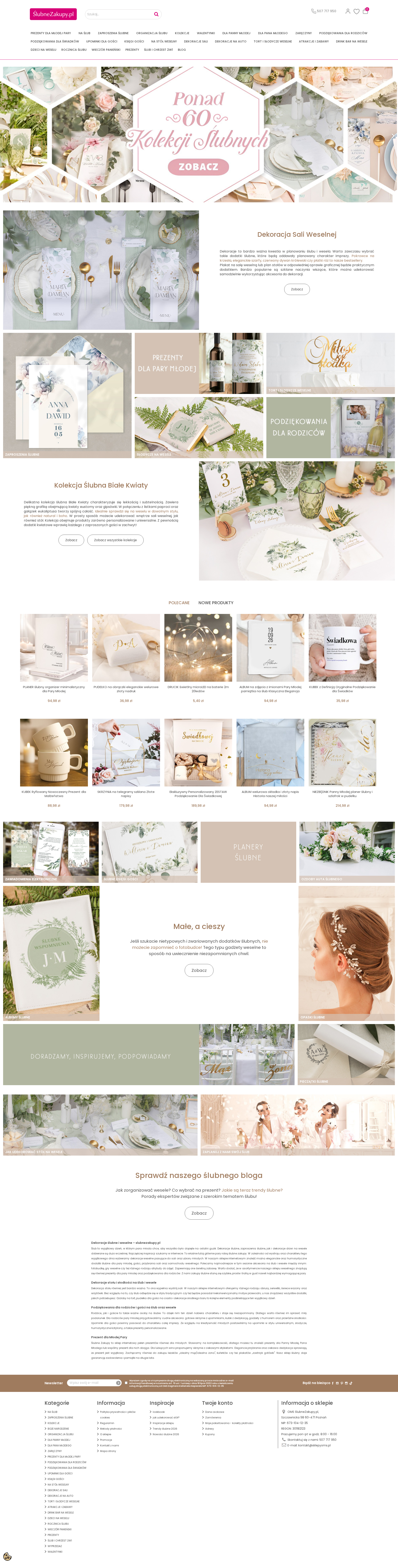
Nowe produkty (216, 603)
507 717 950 (327, 1440)
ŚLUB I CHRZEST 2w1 (158, 50)
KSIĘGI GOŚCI (134, 41)
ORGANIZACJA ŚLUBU (151, 33)
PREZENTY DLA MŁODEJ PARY (51, 33)
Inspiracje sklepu (163, 1423)
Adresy (209, 1428)
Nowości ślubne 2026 (166, 1434)
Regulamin (107, 1423)
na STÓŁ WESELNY (164, 41)
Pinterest (342, 1383)
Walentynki (206, 33)
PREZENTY (132, 50)
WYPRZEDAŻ (55, 1546)
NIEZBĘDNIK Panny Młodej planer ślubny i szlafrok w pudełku (343, 794)
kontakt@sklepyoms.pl (314, 1445)
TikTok (351, 1383)
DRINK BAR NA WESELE (351, 41)
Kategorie (57, 1403)
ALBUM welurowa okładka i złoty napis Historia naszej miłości (270, 794)
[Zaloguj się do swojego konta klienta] (348, 10)
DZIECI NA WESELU (43, 50)
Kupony (210, 1434)
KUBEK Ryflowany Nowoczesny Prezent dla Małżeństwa (54, 794)
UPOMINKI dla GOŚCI (101, 41)
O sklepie (105, 1434)
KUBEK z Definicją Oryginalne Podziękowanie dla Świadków (342, 689)
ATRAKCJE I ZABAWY (314, 41)
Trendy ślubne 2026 (165, 1428)
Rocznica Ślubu (74, 50)
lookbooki (159, 1412)
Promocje (106, 1440)
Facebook (333, 1383)
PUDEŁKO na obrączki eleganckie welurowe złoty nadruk (126, 689)
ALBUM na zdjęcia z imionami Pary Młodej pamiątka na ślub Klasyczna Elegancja (270, 689)
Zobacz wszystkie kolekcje (115, 540)
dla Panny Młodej (236, 33)
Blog (182, 50)
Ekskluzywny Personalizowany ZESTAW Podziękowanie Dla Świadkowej (198, 794)
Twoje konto (217, 1403)
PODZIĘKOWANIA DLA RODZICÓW (343, 33)
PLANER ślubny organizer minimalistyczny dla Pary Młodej (54, 689)
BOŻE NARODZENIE (58, 1428)
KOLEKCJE (182, 33)
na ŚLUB (84, 33)
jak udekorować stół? (166, 1417)
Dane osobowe (214, 1412)
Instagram (346, 1383)
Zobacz (297, 289)
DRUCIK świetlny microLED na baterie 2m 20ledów (198, 689)
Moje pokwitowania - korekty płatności (229, 1423)
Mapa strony (108, 1451)
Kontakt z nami (109, 1445)
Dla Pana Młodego (273, 33)
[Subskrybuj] (118, 1383)
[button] (30, 134)
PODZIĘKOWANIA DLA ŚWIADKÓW (55, 41)
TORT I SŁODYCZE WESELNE (273, 41)
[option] (199, 134)
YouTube (337, 1383)
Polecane (179, 603)
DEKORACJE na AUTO (230, 41)
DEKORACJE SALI (196, 41)
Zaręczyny (303, 33)
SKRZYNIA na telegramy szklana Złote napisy (126, 794)
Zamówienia (213, 1417)
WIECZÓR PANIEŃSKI (106, 50)
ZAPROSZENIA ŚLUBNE (113, 33)
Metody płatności (111, 1428)
